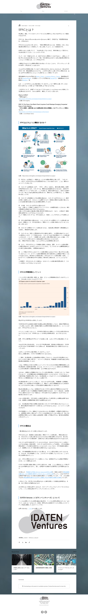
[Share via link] (29, 542)
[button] (74, 14)
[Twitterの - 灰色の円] (45, 612)
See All (74, 551)
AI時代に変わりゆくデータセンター (21, 568)
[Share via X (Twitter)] (22, 542)
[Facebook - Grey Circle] (42, 612)
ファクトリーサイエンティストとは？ (66, 568)
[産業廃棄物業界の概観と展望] (44, 559)
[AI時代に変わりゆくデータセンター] (22, 559)
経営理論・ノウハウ (23, 537)
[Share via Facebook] (19, 542)
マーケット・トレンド (33, 537)
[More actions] (68, 25)
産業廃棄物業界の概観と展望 (44, 568)
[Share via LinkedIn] (26, 542)
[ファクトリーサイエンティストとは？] (66, 559)
